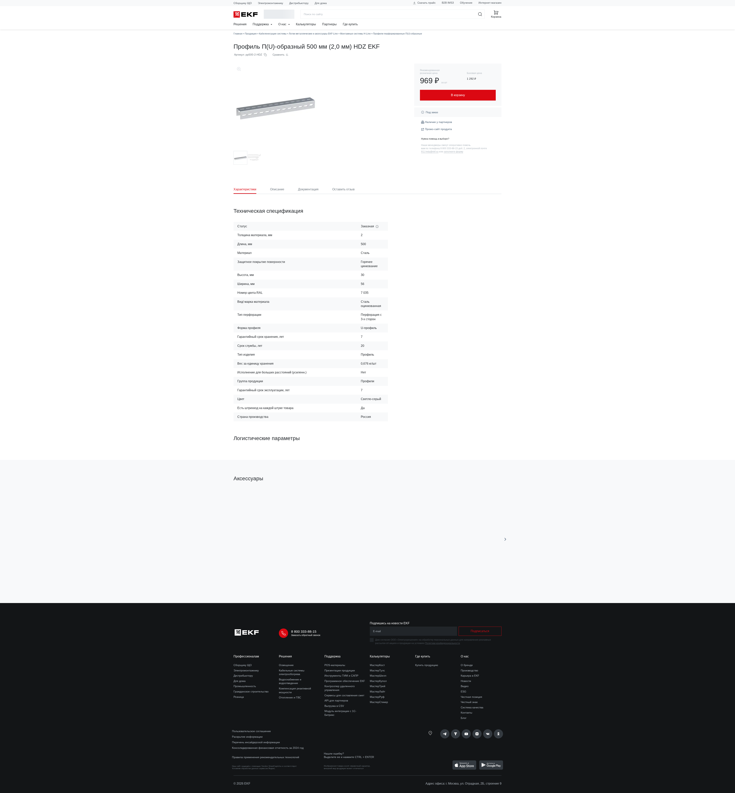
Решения (240, 24)
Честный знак (469, 702)
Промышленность (245, 686)
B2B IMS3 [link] (448, 2)
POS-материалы (334, 665)
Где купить (350, 24)
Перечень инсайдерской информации (256, 742)
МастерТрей (377, 686)
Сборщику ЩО (243, 3)
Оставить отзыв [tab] (343, 189)
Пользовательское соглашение (251, 731)
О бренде (467, 665)
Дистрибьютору (299, 3)
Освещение (286, 665)
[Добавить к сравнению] (289, 578)
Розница (239, 696)
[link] (444, 733)
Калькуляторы (306, 24)
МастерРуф (377, 696)
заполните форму (453, 151)
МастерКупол (378, 681)
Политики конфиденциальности (442, 643)
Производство (469, 670)
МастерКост (377, 665)
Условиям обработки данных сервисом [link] (250, 768)
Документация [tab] (308, 189)
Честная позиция (471, 696)
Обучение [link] (466, 2)
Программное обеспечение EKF (344, 681)
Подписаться (480, 631)
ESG (463, 691)
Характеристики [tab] (245, 189)
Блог (463, 717)
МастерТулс (377, 670)
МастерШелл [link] (378, 675)
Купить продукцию (426, 665)
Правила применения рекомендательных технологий (265, 757)
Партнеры (329, 24)
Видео (465, 686)
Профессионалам (246, 656)
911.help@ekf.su (430, 151)
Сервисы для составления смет (344, 695)
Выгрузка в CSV (334, 705)
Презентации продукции (339, 670)
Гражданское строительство (251, 691)
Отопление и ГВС (290, 697)
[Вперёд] (505, 539)
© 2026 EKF (242, 783)
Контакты (466, 712)
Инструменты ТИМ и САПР (341, 675)
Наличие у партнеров (438, 122)
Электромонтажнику (270, 3)
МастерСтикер (379, 702)
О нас (282, 24)
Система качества (472, 707)
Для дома (321, 3)
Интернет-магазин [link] (490, 2)
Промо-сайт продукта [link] (438, 129)
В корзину (255, 578)
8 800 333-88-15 (303, 631)
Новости (466, 681)
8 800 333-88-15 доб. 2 (452, 148)
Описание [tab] (277, 189)
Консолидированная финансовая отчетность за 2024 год (268, 747)
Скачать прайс (426, 2)
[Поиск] (480, 14)
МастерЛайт (377, 691)
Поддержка (261, 24)
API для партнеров (336, 700)
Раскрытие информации (247, 736)
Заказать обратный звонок (305, 635)
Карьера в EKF (470, 675)
